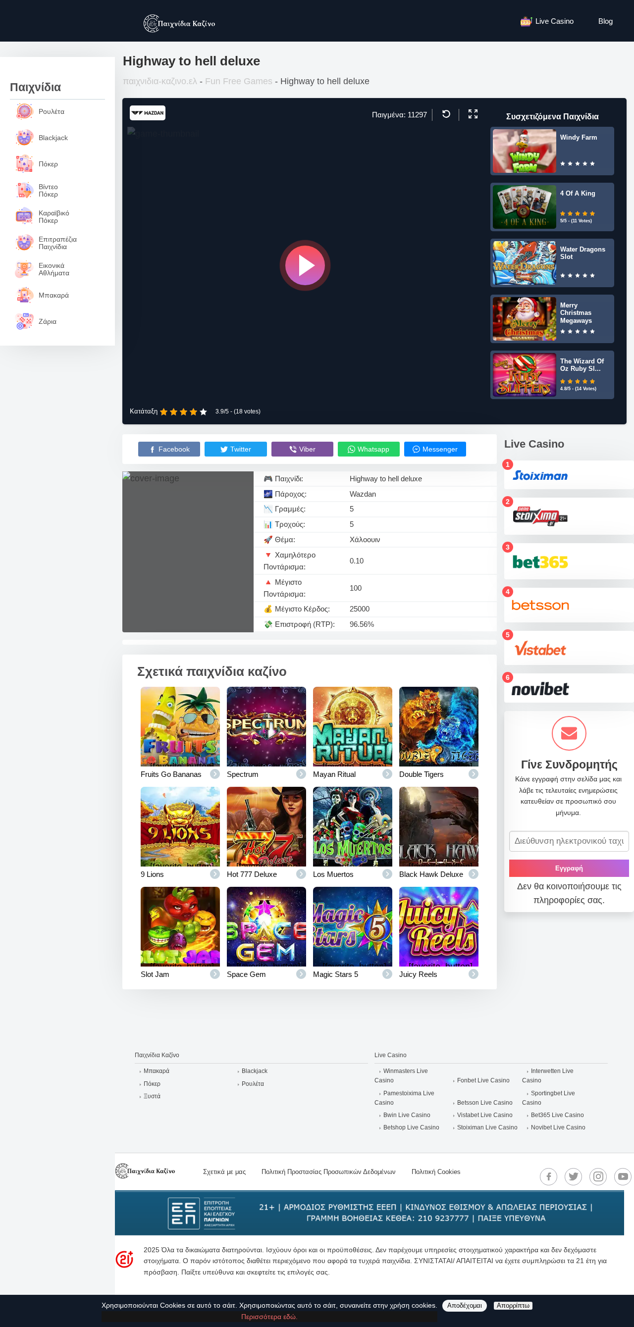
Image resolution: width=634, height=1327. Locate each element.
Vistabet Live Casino (485, 1115)
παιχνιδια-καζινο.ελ (160, 81)
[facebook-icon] (549, 1176)
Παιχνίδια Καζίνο (157, 1055)
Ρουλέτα (253, 1083)
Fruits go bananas (171, 774)
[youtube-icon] (623, 1176)
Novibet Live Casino (558, 1127)
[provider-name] (147, 117)
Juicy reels (418, 974)
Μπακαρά (156, 1071)
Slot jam (155, 974)
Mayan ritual (334, 774)
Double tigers (421, 774)
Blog (605, 21)
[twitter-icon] (574, 1176)
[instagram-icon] (598, 1176)
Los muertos (333, 874)
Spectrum (243, 774)
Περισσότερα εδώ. (269, 1317)
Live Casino (554, 21)
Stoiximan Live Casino (487, 1127)
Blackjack (254, 1071)
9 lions (152, 874)
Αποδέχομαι (464, 1305)
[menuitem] (552, 20)
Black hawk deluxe (431, 874)
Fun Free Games (238, 81)
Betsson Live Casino (485, 1102)
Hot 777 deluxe (252, 874)
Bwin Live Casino (406, 1115)
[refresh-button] (445, 114)
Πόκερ (152, 1083)
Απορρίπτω (513, 1305)
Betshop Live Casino (411, 1127)
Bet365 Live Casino (557, 1115)
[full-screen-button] (471, 114)
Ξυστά (152, 1096)
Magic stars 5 (335, 974)
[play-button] (305, 265)
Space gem (246, 974)
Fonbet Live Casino (483, 1080)
